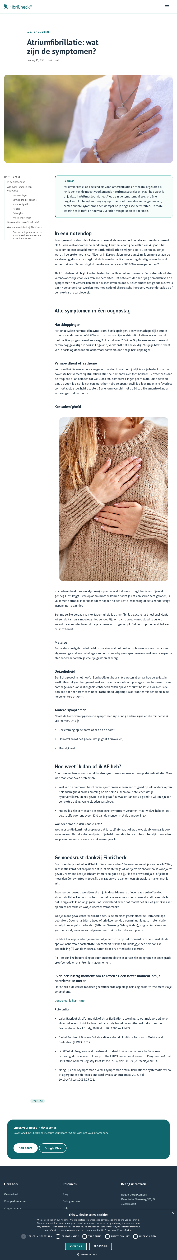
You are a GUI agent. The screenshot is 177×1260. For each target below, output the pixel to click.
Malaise (16, 208)
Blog (65, 1194)
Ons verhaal (11, 1194)
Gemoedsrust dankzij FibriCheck (24, 227)
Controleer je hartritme (70, 1001)
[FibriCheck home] (18, 6)
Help (65, 1208)
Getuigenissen (71, 1201)
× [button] (173, 1213)
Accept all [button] (75, 1246)
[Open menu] (169, 7)
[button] (88, 1254)
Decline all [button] (101, 1246)
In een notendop (16, 182)
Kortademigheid (20, 204)
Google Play (53, 1148)
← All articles (35, 32)
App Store (25, 1148)
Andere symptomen (22, 217)
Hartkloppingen (20, 195)
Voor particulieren (15, 1201)
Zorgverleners (12, 1208)
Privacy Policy (124, 1230)
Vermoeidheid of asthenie (24, 199)
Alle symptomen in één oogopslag (19, 189)
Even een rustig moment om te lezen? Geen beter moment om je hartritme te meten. (27, 235)
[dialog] (88, 1235)
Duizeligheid (18, 213)
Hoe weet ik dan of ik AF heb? (23, 222)
